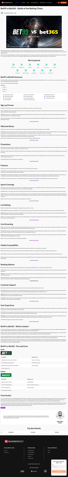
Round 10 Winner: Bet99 (34, 301)
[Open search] (56, 2)
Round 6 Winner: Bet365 (34, 219)
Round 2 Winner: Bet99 (34, 140)
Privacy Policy (6, 452)
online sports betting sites (36, 329)
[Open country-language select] (59, 2)
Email (52, 464)
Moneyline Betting (31, 450)
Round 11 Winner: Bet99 (34, 321)
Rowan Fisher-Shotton (9, 13)
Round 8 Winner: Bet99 (34, 260)
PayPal (49, 450)
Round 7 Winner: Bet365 (34, 240)
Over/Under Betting (31, 452)
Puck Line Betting (30, 454)
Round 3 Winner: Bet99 (34, 161)
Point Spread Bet (30, 458)
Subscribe (63, 2)
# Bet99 (3, 407)
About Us (5, 450)
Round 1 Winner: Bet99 (34, 121)
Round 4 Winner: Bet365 (34, 180)
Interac (49, 452)
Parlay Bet (29, 456)
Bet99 (42, 50)
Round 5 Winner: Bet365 (34, 200)
